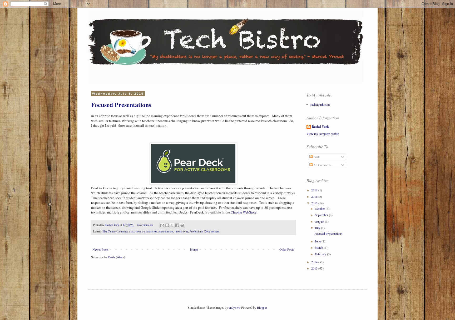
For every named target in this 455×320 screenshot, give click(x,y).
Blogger (262, 307)
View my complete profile (322, 133)
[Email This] (162, 225)
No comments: (145, 225)
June (318, 241)
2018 (314, 190)
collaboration (149, 231)
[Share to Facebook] (177, 225)
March (319, 247)
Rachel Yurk (320, 127)
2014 (314, 262)
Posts (316, 157)
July (318, 228)
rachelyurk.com (320, 104)
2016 (314, 196)
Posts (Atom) (116, 257)
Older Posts (286, 249)
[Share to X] (172, 225)
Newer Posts (100, 249)
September (322, 215)
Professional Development (204, 231)
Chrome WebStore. (244, 212)
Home (194, 249)
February (321, 254)
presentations (166, 231)
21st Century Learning (115, 231)
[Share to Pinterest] (182, 225)
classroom (135, 231)
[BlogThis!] (167, 225)
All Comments (322, 165)
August (320, 221)
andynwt (234, 307)
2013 (314, 268)
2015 (314, 203)
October (320, 208)
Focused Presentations (121, 104)
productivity (181, 231)
